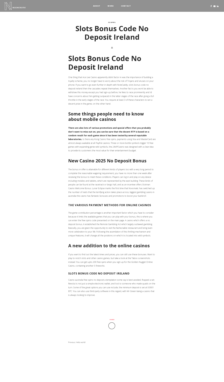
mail (214, 5)
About (96, 6)
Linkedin (217, 5)
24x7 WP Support (117, 376)
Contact (126, 6)
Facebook (211, 5)
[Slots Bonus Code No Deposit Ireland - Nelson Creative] (15, 6)
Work (111, 6)
